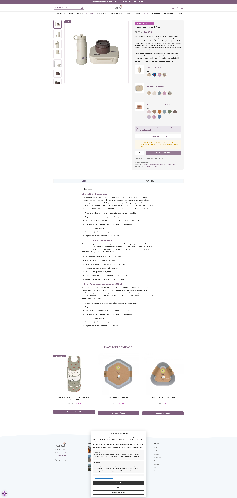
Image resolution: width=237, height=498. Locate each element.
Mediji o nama (158, 451)
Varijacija (150, 71)
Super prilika (172, 164)
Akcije (180, 13)
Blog (155, 447)
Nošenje (80, 13)
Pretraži (82, 8)
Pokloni (145, 13)
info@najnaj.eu (62, 455)
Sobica (127, 13)
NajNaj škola (169, 13)
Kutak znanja (156, 13)
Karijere (156, 464)
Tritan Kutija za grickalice (155, 86)
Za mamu (137, 13)
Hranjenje (90, 13)
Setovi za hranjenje (76, 17)
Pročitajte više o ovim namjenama (104, 478)
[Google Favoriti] (56, 460)
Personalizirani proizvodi (148, 166)
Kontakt (156, 471)
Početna (56, 17)
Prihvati (118, 483)
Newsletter (157, 457)
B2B (155, 467)
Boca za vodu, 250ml (154, 68)
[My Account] (177, 7)
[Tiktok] (66, 460)
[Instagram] (62, 460)
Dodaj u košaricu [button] (74, 412)
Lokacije (156, 454)
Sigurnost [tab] (150, 181)
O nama (156, 461)
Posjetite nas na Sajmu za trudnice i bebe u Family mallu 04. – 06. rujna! (118, 2)
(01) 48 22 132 (61, 452)
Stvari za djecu (116, 13)
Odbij (118, 488)
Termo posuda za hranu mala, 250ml (159, 105)
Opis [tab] (84, 181)
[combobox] (69, 8)
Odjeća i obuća (102, 13)
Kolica (71, 13)
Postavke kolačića (118, 492)
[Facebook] (59, 460)
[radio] (149, 75)
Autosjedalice (59, 13)
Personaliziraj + (158, 136)
